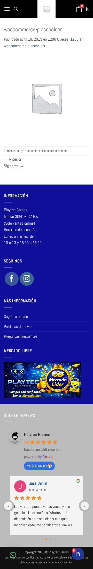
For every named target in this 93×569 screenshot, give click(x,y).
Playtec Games (37, 434)
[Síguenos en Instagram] (27, 279)
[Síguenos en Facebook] (12, 279)
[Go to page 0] (38, 539)
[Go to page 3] (51, 539)
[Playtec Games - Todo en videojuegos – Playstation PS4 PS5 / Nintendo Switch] (46, 9)
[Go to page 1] (42, 539)
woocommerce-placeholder (24, 46)
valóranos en (37, 465)
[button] (7, 9)
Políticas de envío (18, 326)
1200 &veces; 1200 (63, 39)
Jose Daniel (38, 483)
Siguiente (14, 166)
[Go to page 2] (46, 539)
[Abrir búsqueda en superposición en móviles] (16, 9)
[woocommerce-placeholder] (46, 97)
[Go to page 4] (54, 539)
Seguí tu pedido (16, 316)
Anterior (12, 159)
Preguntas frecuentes (20, 336)
